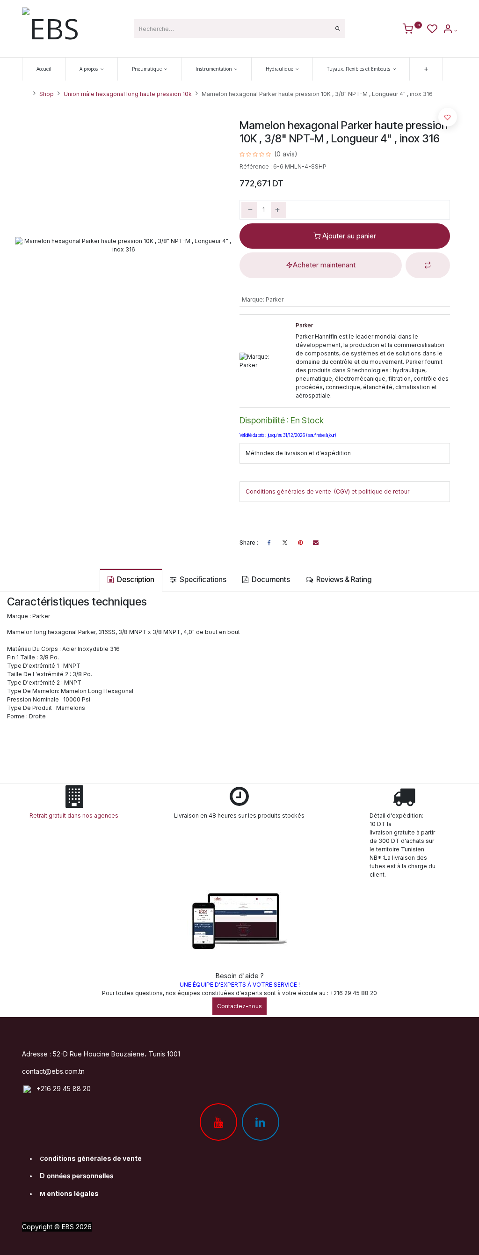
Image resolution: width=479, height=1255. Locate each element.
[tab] (131, 579)
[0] (412, 30)
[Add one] (278, 210)
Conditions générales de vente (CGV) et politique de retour (327, 491)
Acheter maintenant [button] (324, 264)
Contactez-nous (239, 1006)
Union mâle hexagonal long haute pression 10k (128, 93)
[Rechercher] (338, 28)
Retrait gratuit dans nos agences (75, 815)
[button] (428, 265)
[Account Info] (450, 30)
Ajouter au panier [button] (348, 235)
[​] (284, 542)
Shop (46, 93)
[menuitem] (43, 69)
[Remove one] (249, 210)
